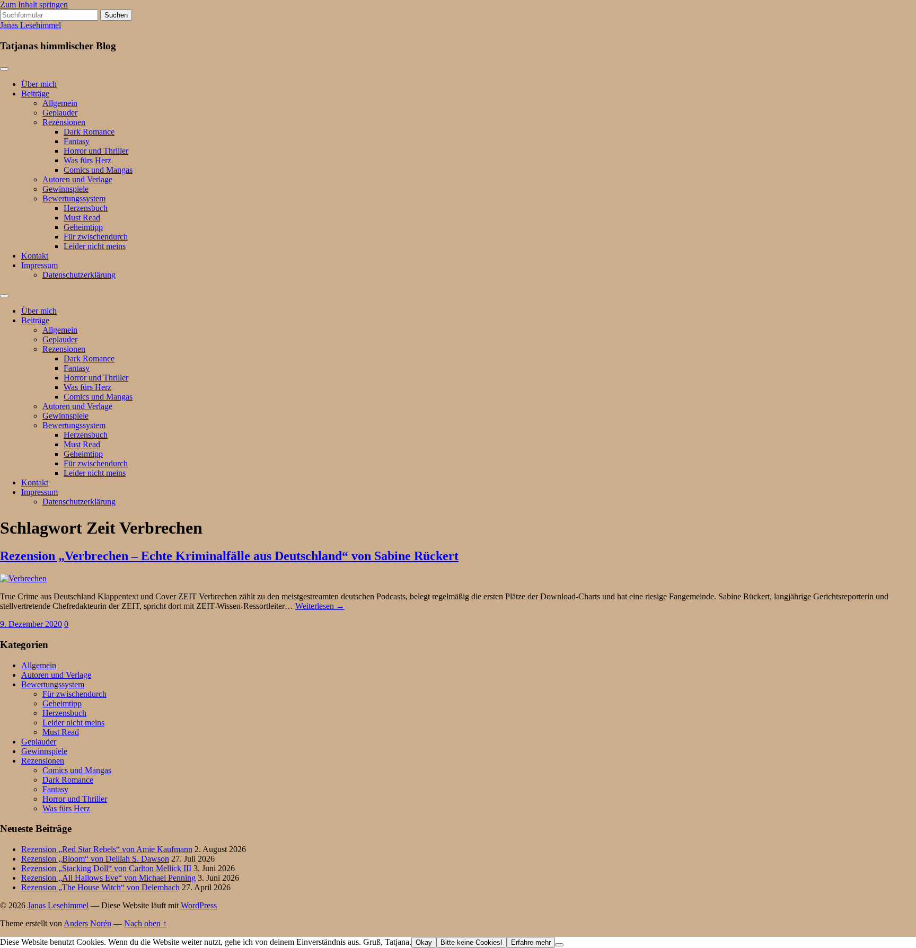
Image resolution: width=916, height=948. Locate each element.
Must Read (82, 217)
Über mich (39, 83)
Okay (424, 942)
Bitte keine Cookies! (472, 942)
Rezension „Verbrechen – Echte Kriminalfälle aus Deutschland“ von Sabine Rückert (229, 556)
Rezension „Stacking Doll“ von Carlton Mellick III (106, 868)
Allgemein (59, 103)
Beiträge (35, 93)
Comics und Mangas (98, 169)
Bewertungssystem (73, 198)
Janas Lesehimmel (30, 25)
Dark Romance (89, 131)
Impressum (39, 265)
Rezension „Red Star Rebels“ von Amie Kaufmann (106, 849)
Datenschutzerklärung (79, 274)
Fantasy (77, 141)
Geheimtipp (83, 227)
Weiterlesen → (320, 605)
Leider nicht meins (95, 246)
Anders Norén (87, 923)
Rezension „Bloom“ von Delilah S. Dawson (95, 858)
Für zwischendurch (96, 236)
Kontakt (34, 255)
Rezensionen (63, 122)
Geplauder (59, 112)
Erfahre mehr (531, 942)
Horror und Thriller (96, 150)
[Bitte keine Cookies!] (559, 944)
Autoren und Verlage (77, 179)
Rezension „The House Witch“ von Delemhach (100, 887)
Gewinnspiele (65, 188)
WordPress (199, 905)
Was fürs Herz (87, 160)
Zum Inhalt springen (34, 4)
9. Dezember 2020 (31, 623)
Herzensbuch (86, 207)
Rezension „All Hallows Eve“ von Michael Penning (108, 877)
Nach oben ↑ (145, 923)
